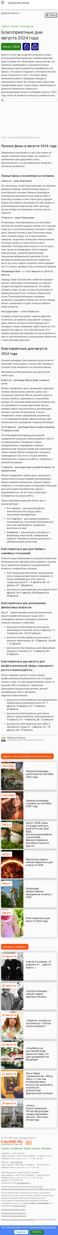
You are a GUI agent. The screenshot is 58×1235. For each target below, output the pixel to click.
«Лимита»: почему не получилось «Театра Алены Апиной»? (38, 1023)
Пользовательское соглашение (13, 1213)
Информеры (46, 1148)
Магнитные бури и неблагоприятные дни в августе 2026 (39, 862)
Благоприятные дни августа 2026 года (38, 919)
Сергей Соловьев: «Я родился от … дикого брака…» (38, 964)
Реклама (27, 1148)
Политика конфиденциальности (13, 1216)
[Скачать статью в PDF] (26, 46)
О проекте (5, 1148)
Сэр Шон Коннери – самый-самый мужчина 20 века (37, 994)
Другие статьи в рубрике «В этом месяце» (27, 756)
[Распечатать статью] (35, 46)
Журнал (14, 26)
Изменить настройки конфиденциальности (18, 1220)
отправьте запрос (19, 1206)
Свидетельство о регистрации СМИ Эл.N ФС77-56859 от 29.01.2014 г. (28, 1189)
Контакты (36, 1148)
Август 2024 (11, 46)
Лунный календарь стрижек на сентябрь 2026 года (39, 803)
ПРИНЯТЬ (37, 1232)
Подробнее (21, 1232)
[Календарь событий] (31, 3)
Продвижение (16, 1148)
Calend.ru (5, 26)
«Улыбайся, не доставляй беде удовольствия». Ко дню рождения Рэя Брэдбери (37, 1054)
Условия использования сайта (13, 1210)
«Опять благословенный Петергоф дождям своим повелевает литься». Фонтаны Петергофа (37, 1112)
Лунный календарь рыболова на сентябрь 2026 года (40, 774)
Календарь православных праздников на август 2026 (39, 893)
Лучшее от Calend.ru (14, 946)
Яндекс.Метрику (48, 1227)
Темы (52, 15)
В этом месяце (27, 26)
